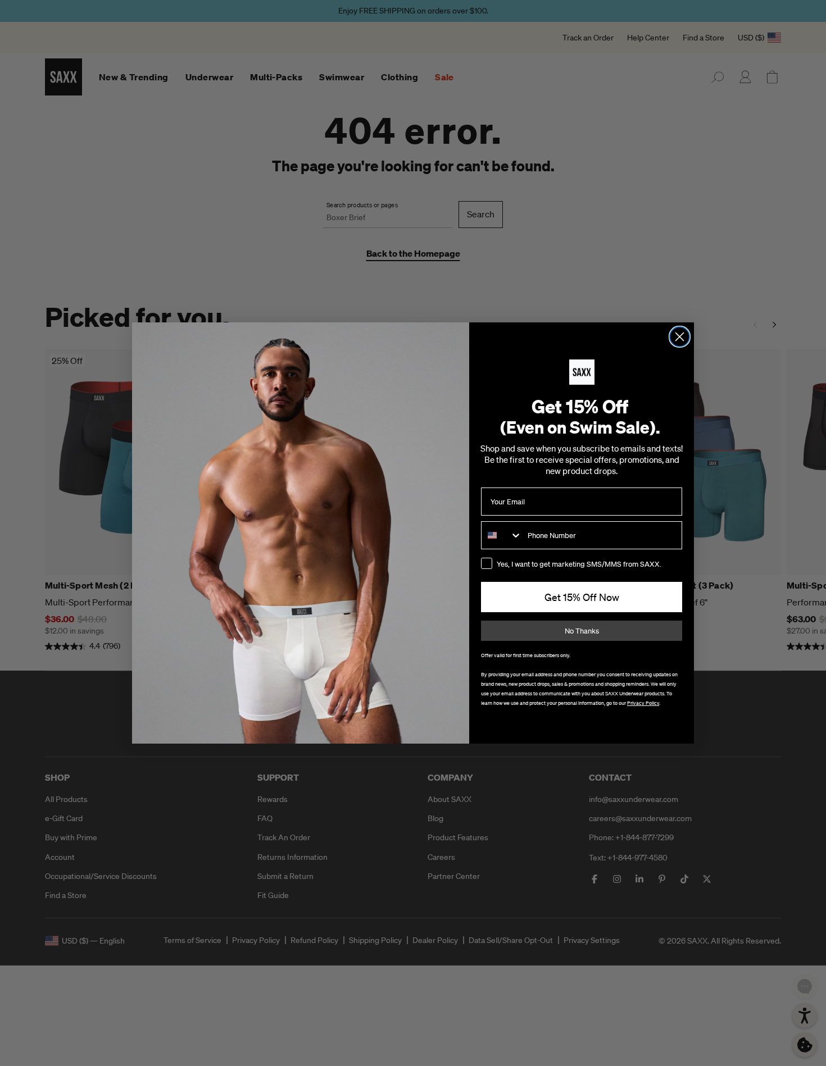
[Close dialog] (679, 337)
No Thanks (582, 631)
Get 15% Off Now (581, 597)
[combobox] (502, 535)
